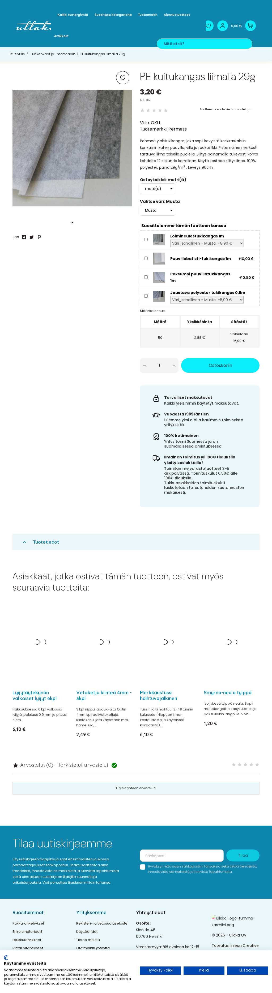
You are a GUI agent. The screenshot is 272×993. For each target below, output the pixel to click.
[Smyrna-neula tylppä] (252, 622)
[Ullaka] (38, 25)
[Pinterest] (39, 237)
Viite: (145, 123)
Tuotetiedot (40, 542)
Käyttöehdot (86, 931)
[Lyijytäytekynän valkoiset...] (61, 622)
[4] (160, 110)
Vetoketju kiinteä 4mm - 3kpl (104, 695)
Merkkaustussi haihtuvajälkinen (158, 695)
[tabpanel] (72, 148)
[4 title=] (251, 764)
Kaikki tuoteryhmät (73, 15)
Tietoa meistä (88, 939)
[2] (148, 110)
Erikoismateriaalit (27, 931)
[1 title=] (233, 764)
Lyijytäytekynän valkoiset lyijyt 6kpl (34, 695)
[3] (154, 110)
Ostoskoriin (220, 365)
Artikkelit (61, 36)
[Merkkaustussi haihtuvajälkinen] (188, 622)
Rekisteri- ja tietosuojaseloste (102, 923)
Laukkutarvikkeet (26, 939)
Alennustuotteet (177, 15)
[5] (165, 110)
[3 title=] (245, 764)
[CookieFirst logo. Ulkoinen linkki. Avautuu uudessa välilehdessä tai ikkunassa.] (6, 957)
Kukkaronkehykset (28, 923)
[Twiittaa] (31, 237)
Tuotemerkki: (153, 129)
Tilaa (243, 855)
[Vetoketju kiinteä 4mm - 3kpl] (124, 622)
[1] (142, 110)
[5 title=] (257, 764)
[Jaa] (24, 237)
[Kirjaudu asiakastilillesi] (222, 25)
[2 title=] (239, 764)
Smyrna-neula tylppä (228, 693)
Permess (177, 129)
